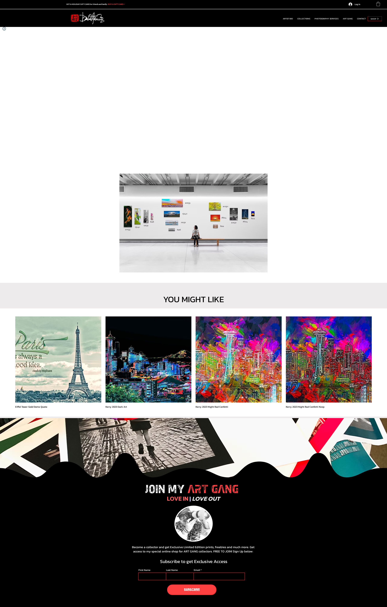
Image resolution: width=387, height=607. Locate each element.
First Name (144, 570)
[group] (193, 362)
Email (197, 570)
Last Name (172, 570)
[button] (378, 4)
